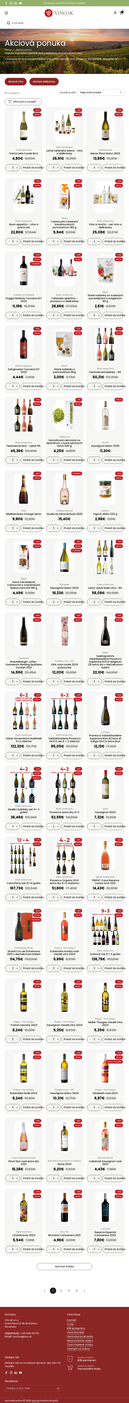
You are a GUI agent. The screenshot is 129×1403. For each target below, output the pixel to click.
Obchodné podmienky (80, 1336)
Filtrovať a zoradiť (24, 102)
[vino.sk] (64, 13)
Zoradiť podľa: (67, 92)
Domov (8, 49)
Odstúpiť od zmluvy (78, 1348)
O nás (70, 1324)
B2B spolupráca (76, 1328)
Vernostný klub (75, 1332)
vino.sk (35, 1400)
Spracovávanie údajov (80, 1340)
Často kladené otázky (80, 1344)
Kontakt (71, 1320)
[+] (17, 167)
